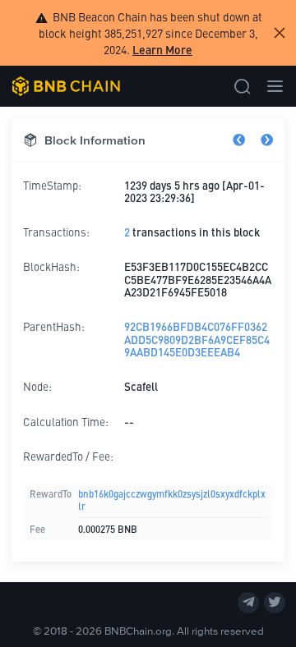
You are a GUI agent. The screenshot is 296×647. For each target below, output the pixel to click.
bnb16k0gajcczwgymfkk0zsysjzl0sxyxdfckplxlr (172, 499)
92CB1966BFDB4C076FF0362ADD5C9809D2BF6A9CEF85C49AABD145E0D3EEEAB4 (197, 339)
